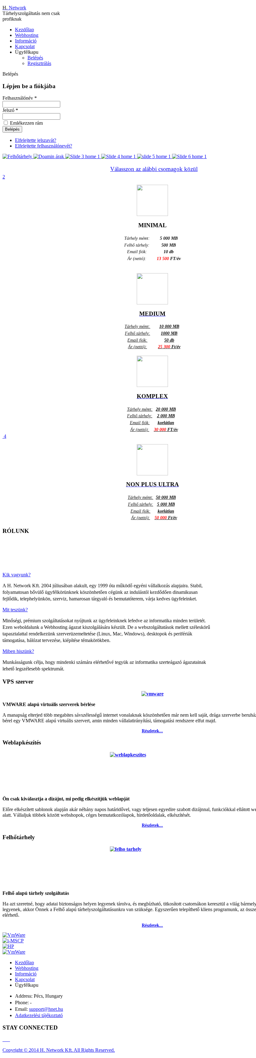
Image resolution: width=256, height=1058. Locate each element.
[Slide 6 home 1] (189, 156)
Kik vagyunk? (16, 574)
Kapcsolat (25, 46)
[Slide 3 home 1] (83, 156)
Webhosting (26, 35)
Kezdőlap (24, 29)
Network (14, 7)
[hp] (8, 946)
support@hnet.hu (46, 1009)
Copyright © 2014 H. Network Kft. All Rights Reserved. (58, 1050)
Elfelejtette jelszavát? (35, 140)
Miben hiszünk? (18, 651)
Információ (26, 40)
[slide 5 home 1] (154, 156)
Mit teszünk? (15, 609)
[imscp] (13, 940)
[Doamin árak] (49, 156)
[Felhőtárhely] (17, 156)
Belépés (35, 57)
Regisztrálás (39, 63)
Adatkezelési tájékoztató (39, 1015)
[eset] (13, 952)
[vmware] (13, 935)
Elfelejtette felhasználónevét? (43, 145)
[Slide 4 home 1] (119, 156)
